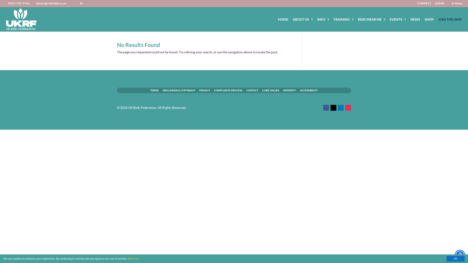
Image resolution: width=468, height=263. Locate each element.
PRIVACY (204, 90)
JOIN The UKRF (450, 19)
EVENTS (396, 19)
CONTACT (424, 3)
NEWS (415, 19)
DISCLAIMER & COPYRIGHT (179, 90)
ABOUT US (301, 19)
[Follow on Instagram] (348, 108)
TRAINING (341, 19)
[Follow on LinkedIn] (341, 108)
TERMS (154, 90)
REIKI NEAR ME (370, 19)
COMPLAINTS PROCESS (228, 90)
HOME (283, 19)
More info (133, 258)
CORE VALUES (270, 90)
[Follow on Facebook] (326, 108)
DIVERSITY (289, 90)
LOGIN (439, 3)
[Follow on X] (333, 108)
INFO (321, 19)
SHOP (429, 19)
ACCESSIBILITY (309, 90)
